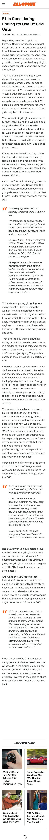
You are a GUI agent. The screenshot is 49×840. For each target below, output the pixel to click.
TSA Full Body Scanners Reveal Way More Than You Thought (35, 817)
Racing (6, 13)
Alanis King (9, 34)
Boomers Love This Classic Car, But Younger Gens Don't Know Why (12, 817)
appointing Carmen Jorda (16, 82)
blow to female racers (21, 101)
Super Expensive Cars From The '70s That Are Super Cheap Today (35, 778)
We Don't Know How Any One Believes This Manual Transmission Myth (12, 778)
